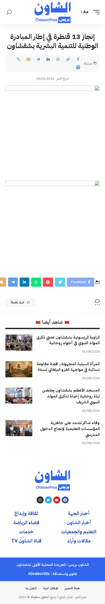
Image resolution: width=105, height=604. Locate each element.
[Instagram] (40, 499)
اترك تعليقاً (17, 302)
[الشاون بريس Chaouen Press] (52, 12)
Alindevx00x (39, 574)
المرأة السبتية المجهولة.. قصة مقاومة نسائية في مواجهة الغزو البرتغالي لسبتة (68, 367)
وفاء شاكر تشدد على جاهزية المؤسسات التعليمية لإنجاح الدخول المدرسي (70, 429)
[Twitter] (48, 499)
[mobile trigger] (95, 12)
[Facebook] (65, 499)
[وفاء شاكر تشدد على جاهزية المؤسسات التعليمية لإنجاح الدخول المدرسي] (18, 428)
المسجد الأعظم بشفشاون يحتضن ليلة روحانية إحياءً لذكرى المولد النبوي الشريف (71, 396)
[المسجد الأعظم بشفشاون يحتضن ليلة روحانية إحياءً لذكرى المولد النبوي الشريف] (18, 396)
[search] (9, 12)
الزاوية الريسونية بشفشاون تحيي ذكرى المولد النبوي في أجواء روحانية (68, 340)
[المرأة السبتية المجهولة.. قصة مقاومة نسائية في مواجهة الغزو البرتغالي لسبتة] (18, 369)
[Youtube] (56, 499)
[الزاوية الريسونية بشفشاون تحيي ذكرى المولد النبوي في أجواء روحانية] (18, 343)
